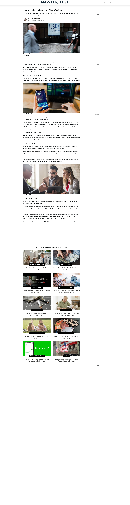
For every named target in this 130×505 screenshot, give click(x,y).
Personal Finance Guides (40, 7)
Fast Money (77, 2)
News (87, 2)
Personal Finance (19, 2)
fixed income (35, 151)
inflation (31, 206)
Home (24, 7)
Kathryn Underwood (34, 18)
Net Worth (97, 2)
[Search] (104, 2)
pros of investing (35, 146)
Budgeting (33, 2)
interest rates (51, 201)
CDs (69, 78)
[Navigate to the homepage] (54, 2)
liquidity (47, 221)
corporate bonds (34, 214)
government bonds (62, 78)
